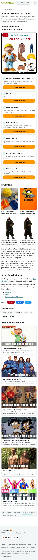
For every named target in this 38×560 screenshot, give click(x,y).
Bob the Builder (7, 313)
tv (31, 313)
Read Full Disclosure (27, 514)
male (26, 313)
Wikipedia (8, 292)
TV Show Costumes (8, 9)
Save (5, 35)
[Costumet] (7, 2)
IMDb (7, 295)
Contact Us (4, 547)
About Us (4, 544)
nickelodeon (18, 313)
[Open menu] (35, 3)
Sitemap (12, 547)
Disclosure (22, 544)
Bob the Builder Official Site (14, 297)
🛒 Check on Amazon (19, 87)
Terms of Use (32, 544)
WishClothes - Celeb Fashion (26, 547)
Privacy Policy (13, 544)
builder (12, 316)
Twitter (28, 302)
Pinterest (11, 302)
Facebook (20, 302)
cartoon (4, 316)
